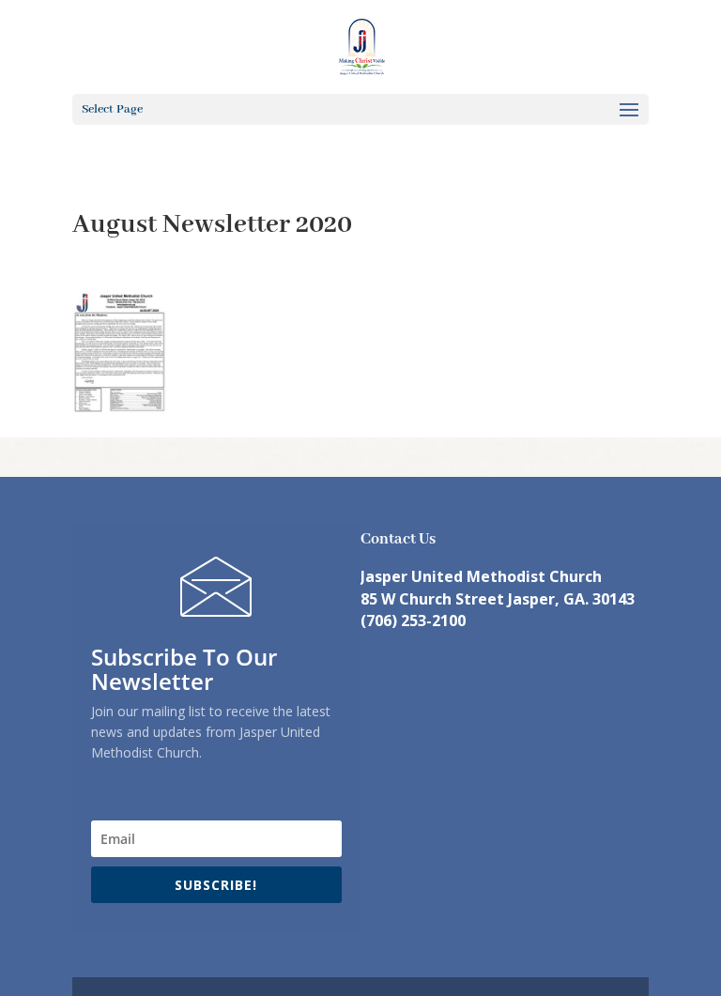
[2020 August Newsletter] (119, 402)
